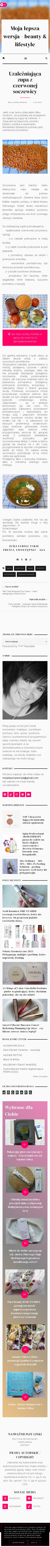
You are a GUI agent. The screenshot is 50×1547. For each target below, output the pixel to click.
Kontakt (25, 1445)
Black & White (11, 1059)
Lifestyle (19, 568)
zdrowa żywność (26, 574)
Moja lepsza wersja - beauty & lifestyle (25, 36)
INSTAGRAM (15, 1506)
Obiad (30, 568)
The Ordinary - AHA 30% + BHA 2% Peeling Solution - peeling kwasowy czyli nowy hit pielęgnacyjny (33, 866)
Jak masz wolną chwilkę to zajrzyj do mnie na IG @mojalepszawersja (26, 338)
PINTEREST (38, 1498)
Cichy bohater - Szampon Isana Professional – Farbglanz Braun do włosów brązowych (27, 605)
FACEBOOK (14, 1498)
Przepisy (41, 568)
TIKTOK (37, 1506)
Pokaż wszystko (40, 1076)
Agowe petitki (12, 1055)
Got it (34, 1542)
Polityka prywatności (25, 1439)
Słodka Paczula (13, 1045)
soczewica (9, 574)
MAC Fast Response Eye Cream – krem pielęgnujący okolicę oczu (20, 592)
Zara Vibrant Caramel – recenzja (21, 1050)
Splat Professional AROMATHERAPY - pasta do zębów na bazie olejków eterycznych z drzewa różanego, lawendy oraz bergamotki (33, 844)
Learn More (18, 1542)
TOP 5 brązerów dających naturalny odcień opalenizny (34, 819)
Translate (29, 646)
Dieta (9, 568)
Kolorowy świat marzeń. (20, 1064)
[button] (25, 58)
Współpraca (25, 1442)
